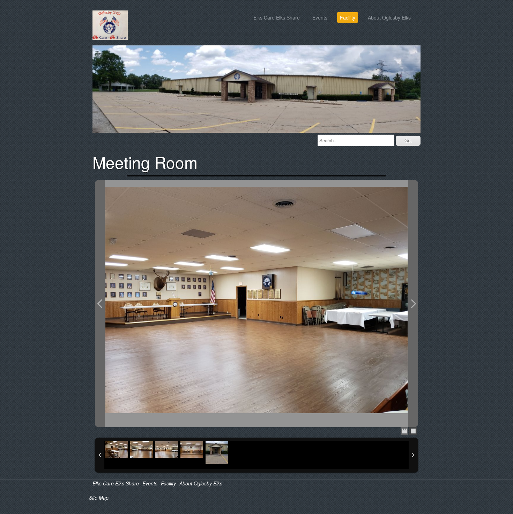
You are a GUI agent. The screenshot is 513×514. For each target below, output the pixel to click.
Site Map (99, 497)
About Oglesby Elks (389, 17)
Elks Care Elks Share (276, 17)
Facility (347, 17)
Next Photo (413, 304)
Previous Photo (100, 304)
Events (319, 17)
